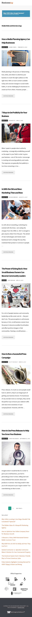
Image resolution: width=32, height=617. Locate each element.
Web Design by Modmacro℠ (18, 612)
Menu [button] (28, 3)
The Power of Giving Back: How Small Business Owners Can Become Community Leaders (14, 272)
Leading (4, 280)
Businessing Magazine (7, 3)
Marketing (5, 47)
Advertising (21, 607)
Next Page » (19, 508)
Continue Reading (8, 96)
